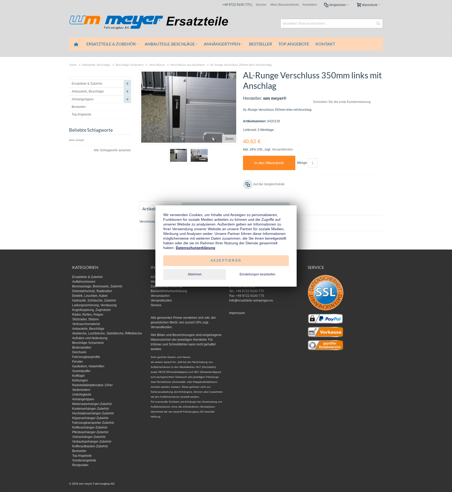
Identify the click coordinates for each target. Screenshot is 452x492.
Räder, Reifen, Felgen (87, 314)
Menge (302, 163)
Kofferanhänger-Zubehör (90, 427)
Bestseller (79, 451)
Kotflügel (78, 376)
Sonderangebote (84, 460)
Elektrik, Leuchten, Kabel (90, 296)
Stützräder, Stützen (85, 319)
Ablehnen (195, 274)
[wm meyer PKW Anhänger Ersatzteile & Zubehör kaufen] (160, 23)
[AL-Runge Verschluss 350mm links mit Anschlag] (178, 155)
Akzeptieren (226, 260)
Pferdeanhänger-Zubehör (90, 432)
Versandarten (160, 296)
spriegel (80, 140)
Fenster (77, 361)
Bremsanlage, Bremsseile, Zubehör (97, 286)
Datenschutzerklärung (195, 248)
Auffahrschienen (83, 281)
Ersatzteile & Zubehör (87, 277)
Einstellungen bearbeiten (257, 274)
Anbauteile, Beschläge (88, 329)
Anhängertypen (83, 399)
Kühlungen (80, 380)
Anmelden (309, 5)
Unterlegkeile (81, 394)
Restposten (80, 465)
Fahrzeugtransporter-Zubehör (93, 423)
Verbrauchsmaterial (86, 324)
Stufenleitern (81, 390)
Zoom (229, 139)
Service (261, 5)
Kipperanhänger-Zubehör (90, 418)
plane (72, 140)
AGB (154, 277)
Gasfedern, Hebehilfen (88, 366)
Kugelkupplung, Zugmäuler (91, 310)
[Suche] (378, 23)
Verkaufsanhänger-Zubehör (91, 441)
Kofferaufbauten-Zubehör (90, 446)
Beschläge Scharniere (88, 343)
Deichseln (79, 352)
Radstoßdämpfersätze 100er (92, 385)
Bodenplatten (81, 347)
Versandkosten (282, 149)
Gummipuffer (81, 371)
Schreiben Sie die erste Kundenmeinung (342, 102)
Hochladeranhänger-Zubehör (93, 413)
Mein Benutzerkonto (284, 5)
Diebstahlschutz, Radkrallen (92, 291)
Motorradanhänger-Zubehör (92, 404)
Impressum (237, 313)
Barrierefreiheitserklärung (169, 291)
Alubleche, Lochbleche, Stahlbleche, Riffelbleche (107, 333)
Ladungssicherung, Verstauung (94, 305)
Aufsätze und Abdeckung (90, 338)
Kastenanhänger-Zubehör (90, 408)
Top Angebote (82, 456)
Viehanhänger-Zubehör (89, 437)
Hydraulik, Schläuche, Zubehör (94, 300)
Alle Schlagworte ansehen (112, 150)
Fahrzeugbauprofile (86, 357)
